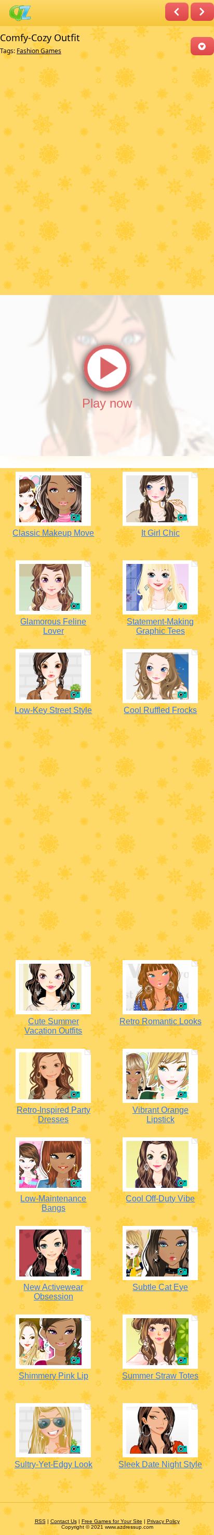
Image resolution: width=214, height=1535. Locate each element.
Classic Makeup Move (53, 533)
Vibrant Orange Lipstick (160, 1115)
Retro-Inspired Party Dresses (53, 1115)
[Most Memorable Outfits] (177, 12)
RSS (40, 1521)
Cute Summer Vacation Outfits (53, 1026)
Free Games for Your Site (112, 1521)
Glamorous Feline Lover (53, 626)
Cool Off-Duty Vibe (160, 1198)
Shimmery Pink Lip (53, 1375)
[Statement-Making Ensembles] (202, 12)
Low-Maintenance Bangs (53, 1203)
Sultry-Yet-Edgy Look (53, 1464)
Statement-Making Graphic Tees (160, 626)
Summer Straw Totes (160, 1375)
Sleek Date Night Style (160, 1464)
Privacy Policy (163, 1521)
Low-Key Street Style (53, 710)
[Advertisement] (107, 175)
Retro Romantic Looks (160, 1021)
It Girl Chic (160, 533)
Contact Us (63, 1521)
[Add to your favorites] (202, 46)
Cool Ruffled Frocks (160, 710)
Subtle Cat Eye (160, 1287)
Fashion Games (39, 50)
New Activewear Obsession (53, 1292)
